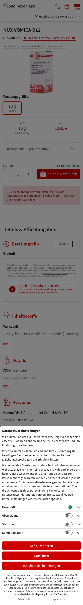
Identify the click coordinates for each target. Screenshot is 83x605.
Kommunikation (12, 533)
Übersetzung (10, 515)
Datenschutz (26, 599)
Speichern (41, 555)
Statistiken (9, 524)
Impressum (58, 599)
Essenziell (8, 507)
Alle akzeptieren (41, 546)
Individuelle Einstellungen (41, 565)
